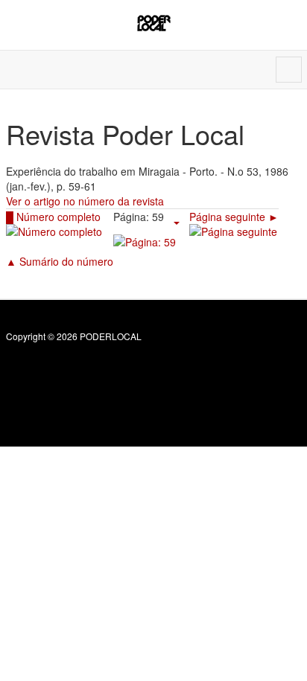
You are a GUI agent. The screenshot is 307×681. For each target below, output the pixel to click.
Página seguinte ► (234, 216)
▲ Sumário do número (59, 261)
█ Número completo (53, 216)
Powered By (74, 368)
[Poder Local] (154, 23)
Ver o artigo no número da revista (85, 201)
